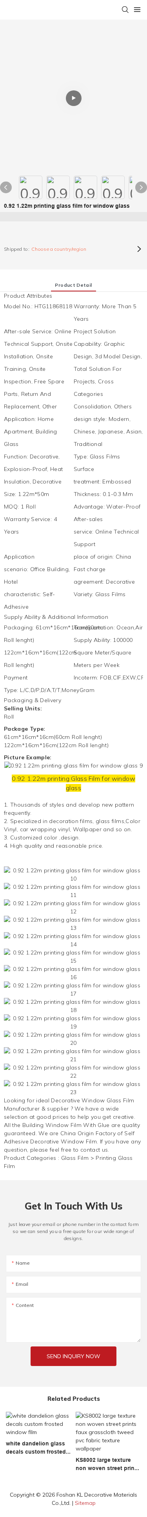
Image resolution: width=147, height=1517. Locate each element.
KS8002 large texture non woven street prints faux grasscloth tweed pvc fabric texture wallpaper (108, 1464)
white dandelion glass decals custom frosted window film (36, 1448)
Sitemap (85, 1502)
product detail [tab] (73, 285)
